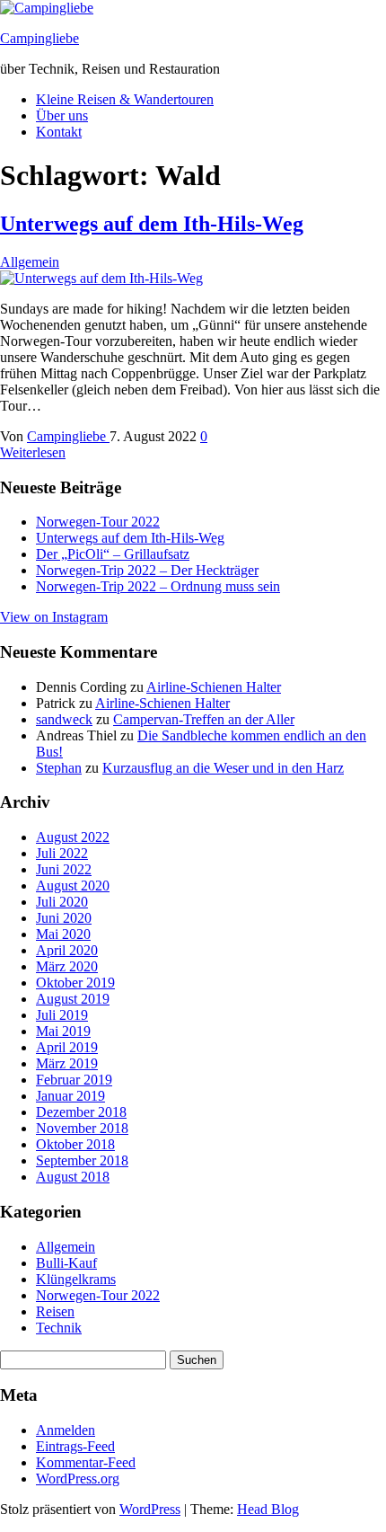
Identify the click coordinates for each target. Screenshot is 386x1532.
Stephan (59, 767)
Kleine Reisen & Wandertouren (125, 99)
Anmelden (65, 1430)
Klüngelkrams (76, 1279)
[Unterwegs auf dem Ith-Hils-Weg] (101, 278)
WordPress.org (77, 1478)
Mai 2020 (63, 934)
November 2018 (82, 1128)
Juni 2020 (64, 917)
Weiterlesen (33, 452)
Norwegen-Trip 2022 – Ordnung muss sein (158, 586)
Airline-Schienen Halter (213, 687)
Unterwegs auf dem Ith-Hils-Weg (151, 223)
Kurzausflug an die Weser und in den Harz (223, 767)
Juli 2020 (62, 901)
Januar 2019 (70, 1095)
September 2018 (82, 1160)
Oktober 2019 (75, 982)
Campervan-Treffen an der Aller (203, 719)
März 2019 (67, 1063)
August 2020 (73, 885)
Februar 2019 (74, 1079)
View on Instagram (54, 616)
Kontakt (59, 131)
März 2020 (67, 966)
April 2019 (67, 1047)
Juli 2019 (62, 1015)
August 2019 (73, 998)
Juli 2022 (62, 853)
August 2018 (73, 1176)
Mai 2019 (63, 1031)
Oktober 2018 (75, 1144)
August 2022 (73, 837)
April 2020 (67, 950)
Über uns (62, 115)
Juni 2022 (64, 869)
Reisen (55, 1311)
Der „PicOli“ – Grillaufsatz (112, 554)
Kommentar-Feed (86, 1462)
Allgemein (29, 262)
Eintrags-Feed (75, 1446)
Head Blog (268, 1509)
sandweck (64, 719)
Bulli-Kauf (66, 1263)
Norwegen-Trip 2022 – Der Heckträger (147, 570)
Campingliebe (39, 38)
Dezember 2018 (81, 1112)
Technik (59, 1327)
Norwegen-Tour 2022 (98, 521)
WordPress (149, 1509)
